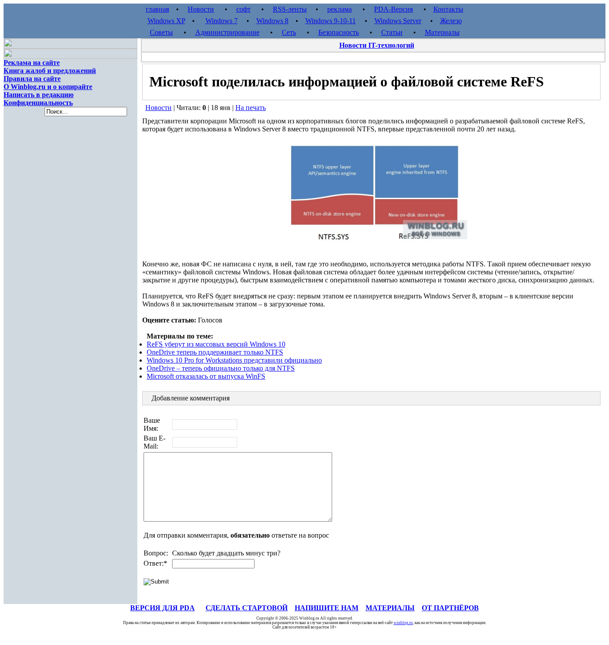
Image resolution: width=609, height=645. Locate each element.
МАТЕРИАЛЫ (390, 608)
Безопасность (338, 32)
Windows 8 (272, 20)
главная (157, 9)
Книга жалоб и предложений (50, 70)
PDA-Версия (393, 9)
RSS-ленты (290, 9)
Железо (451, 20)
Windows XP (166, 20)
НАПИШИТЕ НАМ (326, 608)
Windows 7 (222, 20)
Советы (161, 32)
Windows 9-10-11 (330, 20)
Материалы (442, 32)
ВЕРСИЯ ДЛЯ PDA (162, 608)
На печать (250, 107)
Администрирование (227, 32)
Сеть (289, 32)
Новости (201, 9)
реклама (339, 9)
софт (243, 9)
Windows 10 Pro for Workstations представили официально (234, 360)
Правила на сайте (32, 78)
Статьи (392, 32)
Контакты (448, 9)
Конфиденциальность (38, 102)
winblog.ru (403, 623)
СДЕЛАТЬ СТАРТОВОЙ (247, 608)
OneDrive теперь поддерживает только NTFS (215, 352)
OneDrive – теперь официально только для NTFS (221, 368)
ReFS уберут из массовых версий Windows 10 (216, 344)
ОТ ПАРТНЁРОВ (450, 608)
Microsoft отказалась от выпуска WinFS (206, 376)
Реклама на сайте (32, 62)
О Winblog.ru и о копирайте (48, 86)
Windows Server (397, 20)
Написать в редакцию (39, 94)
